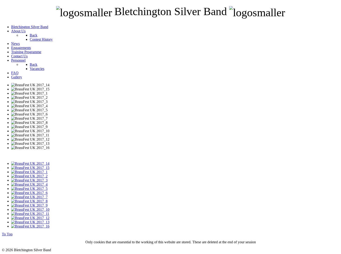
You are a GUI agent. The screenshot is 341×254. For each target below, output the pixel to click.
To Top (7, 234)
